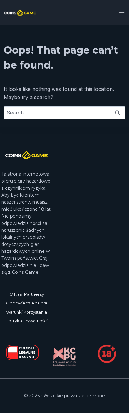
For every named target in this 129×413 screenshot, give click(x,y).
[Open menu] (122, 12)
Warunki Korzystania (26, 312)
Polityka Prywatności (27, 320)
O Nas (15, 294)
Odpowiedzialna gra (26, 302)
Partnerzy (34, 294)
